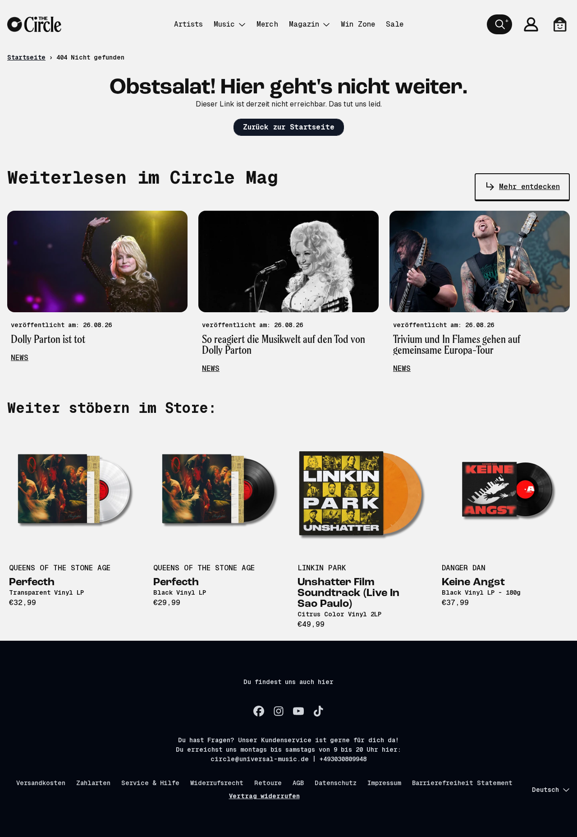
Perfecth (32, 582)
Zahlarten (93, 782)
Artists (188, 24)
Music (224, 24)
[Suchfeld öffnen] (499, 24)
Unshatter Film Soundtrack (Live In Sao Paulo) (348, 593)
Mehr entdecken (529, 186)
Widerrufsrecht (216, 782)
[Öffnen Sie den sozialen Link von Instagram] (278, 711)
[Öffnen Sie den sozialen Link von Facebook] (259, 711)
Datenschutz (336, 782)
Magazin (304, 24)
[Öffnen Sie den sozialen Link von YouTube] (298, 711)
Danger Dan (463, 568)
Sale (394, 24)
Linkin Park (322, 568)
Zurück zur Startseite (288, 127)
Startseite (26, 57)
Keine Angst (473, 582)
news (19, 357)
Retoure (268, 782)
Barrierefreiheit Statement (462, 782)
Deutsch (545, 789)
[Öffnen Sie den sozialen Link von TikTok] (318, 711)
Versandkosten (40, 782)
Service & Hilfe (150, 782)
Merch (267, 24)
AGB (298, 782)
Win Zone (358, 24)
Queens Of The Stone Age (59, 568)
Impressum (384, 782)
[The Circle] (34, 24)
